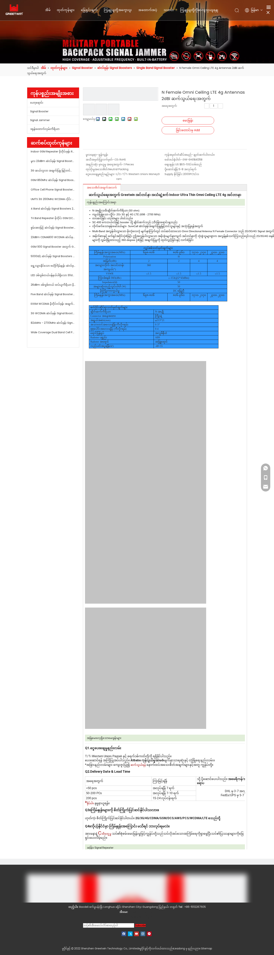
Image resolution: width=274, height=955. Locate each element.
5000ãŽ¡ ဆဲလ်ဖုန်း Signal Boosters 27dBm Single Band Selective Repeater (53, 256)
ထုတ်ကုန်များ (66, 10)
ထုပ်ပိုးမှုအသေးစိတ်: (97, 169)
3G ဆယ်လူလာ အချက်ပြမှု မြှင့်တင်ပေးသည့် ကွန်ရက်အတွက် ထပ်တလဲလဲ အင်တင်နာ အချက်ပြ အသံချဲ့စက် (53, 170)
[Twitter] (130, 933)
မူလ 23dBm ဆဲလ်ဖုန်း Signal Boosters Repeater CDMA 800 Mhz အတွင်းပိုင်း (53, 161)
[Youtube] (136, 933)
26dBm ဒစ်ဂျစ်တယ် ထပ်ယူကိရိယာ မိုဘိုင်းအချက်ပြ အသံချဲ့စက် (53, 285)
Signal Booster (39, 111)
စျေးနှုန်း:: (170, 164)
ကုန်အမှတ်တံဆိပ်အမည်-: (179, 155)
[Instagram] (143, 933)
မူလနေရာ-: (92, 155)
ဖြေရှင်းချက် (89, 10)
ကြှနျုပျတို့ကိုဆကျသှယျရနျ (199, 10)
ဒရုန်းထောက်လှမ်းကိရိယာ (44, 129)
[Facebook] (124, 933)
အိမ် (48, 10)
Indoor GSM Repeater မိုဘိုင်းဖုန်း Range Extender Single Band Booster (53, 151)
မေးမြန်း (188, 120)
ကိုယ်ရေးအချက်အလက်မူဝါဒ (137, 917)
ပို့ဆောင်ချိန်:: (172, 169)
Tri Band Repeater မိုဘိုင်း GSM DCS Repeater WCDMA (53, 218)
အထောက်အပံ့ (147, 10)
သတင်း (169, 10)
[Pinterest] (149, 933)
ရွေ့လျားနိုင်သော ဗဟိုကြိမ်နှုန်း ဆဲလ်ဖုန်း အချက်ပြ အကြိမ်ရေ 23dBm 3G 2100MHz (53, 266)
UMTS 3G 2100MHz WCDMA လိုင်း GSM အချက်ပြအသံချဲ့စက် (53, 199)
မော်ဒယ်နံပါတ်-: (174, 159)
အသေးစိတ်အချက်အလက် (102, 187)
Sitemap (206, 948)
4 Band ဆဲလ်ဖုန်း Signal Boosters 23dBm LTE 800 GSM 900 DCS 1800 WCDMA (53, 208)
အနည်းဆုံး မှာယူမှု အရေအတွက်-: (105, 164)
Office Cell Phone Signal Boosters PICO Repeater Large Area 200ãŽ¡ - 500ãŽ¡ (53, 189)
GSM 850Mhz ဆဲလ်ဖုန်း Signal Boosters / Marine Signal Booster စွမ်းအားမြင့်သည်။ (53, 180)
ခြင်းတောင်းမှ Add (188, 130)
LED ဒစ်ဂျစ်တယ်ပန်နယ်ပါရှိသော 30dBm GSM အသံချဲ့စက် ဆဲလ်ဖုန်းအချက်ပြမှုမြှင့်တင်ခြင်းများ (53, 275)
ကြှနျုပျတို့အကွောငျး (118, 10)
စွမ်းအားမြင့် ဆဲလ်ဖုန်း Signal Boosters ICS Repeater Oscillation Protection (53, 228)
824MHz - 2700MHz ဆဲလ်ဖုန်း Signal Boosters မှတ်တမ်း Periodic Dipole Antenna (53, 323)
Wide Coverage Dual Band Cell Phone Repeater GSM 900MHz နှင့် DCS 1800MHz (53, 332)
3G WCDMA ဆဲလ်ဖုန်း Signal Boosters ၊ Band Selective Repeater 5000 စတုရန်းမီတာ (53, 313)
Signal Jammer (40, 120)
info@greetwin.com (142, 912)
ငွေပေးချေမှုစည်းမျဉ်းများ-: (101, 174)
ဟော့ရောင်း (36, 102)
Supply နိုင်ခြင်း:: (174, 174)
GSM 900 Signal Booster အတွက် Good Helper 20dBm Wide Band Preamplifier (53, 247)
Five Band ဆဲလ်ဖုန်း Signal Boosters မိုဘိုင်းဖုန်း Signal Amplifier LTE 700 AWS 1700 (53, 294)
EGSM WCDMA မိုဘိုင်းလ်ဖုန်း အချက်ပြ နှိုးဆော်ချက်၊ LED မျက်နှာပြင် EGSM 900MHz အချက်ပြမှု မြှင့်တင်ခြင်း (53, 304)
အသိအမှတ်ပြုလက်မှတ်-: (100, 159)
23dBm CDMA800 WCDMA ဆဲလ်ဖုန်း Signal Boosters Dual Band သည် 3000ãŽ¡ (53, 237)
